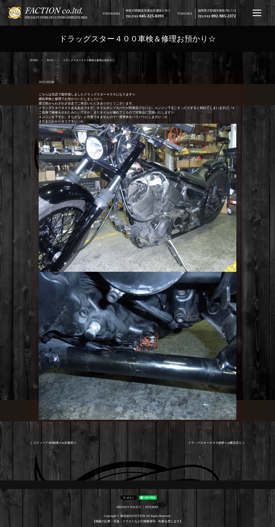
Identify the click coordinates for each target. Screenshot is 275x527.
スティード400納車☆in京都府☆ (54, 442)
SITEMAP (151, 507)
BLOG (50, 60)
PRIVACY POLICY (129, 507)
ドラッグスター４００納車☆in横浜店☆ (215, 442)
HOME (34, 60)
